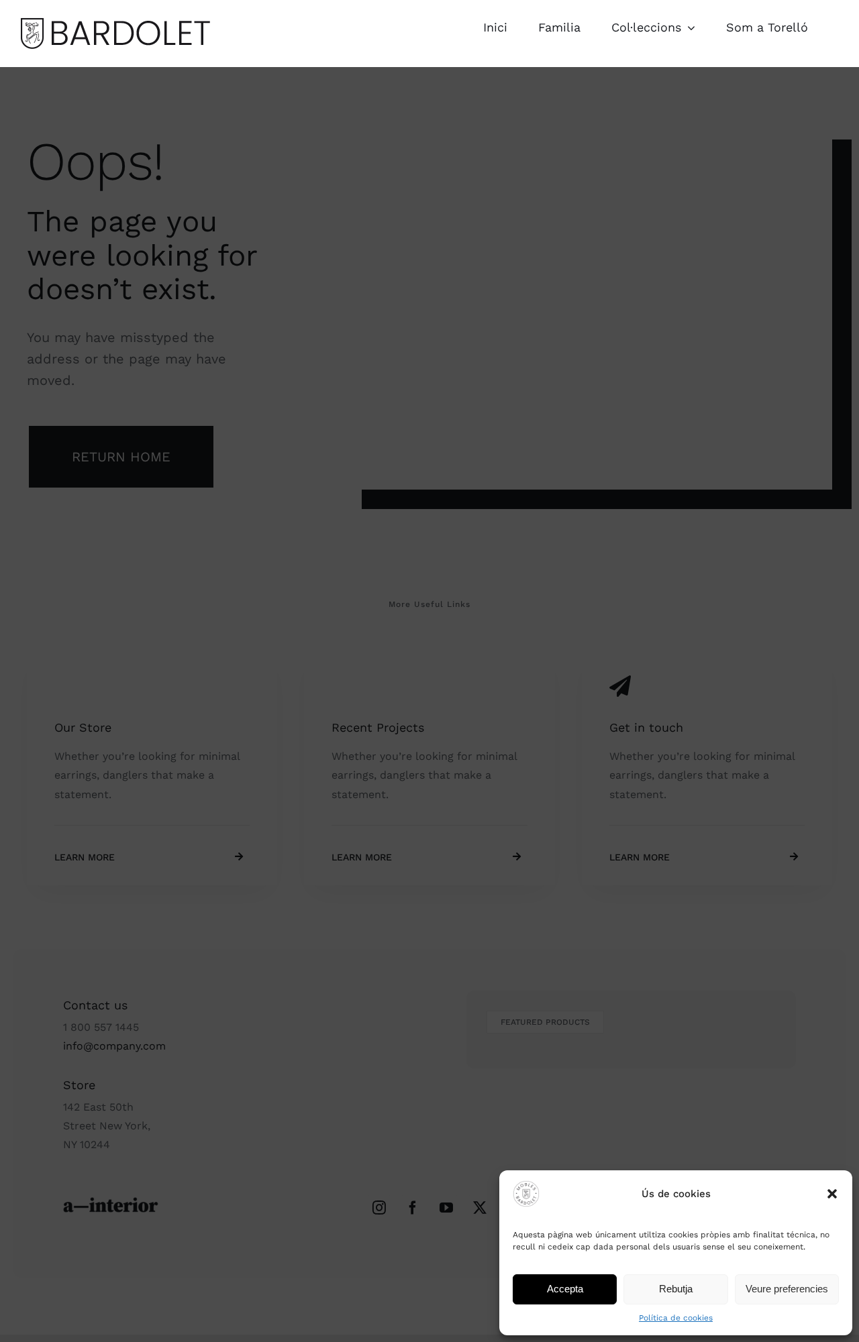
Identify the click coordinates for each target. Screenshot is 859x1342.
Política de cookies (676, 1318)
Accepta (565, 1288)
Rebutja (676, 1288)
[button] (832, 1193)
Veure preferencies (787, 1288)
